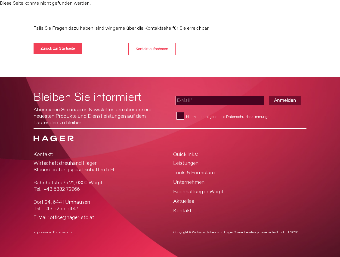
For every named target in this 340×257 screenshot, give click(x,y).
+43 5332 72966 (62, 189)
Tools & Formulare (194, 172)
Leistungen (186, 163)
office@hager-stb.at (72, 217)
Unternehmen (189, 182)
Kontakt (182, 210)
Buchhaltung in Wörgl (198, 191)
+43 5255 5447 (61, 208)
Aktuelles (183, 201)
